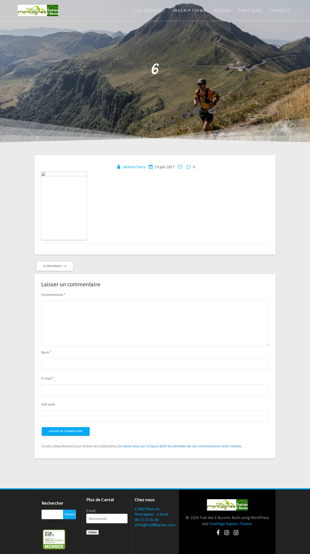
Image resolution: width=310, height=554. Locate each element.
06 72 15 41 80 (147, 519)
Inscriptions (189, 10)
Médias (222, 10)
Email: (91, 510)
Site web (48, 404)
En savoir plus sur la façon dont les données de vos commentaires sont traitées (180, 446)
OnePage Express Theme (230, 523)
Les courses (149, 10)
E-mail (47, 378)
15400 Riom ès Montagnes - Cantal (151, 511)
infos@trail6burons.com (155, 524)
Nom (46, 352)
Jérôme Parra (133, 166)
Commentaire (53, 294)
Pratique (250, 10)
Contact (280, 10)
